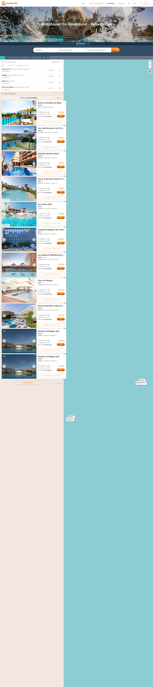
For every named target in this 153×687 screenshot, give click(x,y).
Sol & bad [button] (10, 65)
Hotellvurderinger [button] (36, 57)
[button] (46, 50)
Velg (61, 116)
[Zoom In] (150, 61)
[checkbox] (7, 58)
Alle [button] (3, 65)
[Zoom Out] (150, 64)
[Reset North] (150, 67)
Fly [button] (129, 3)
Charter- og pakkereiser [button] (96, 3)
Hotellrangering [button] (25, 57)
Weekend (121, 3)
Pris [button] (18, 57)
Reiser (83, 3)
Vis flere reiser (28, 382)
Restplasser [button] (111, 3)
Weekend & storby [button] (22, 65)
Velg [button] (60, 70)
